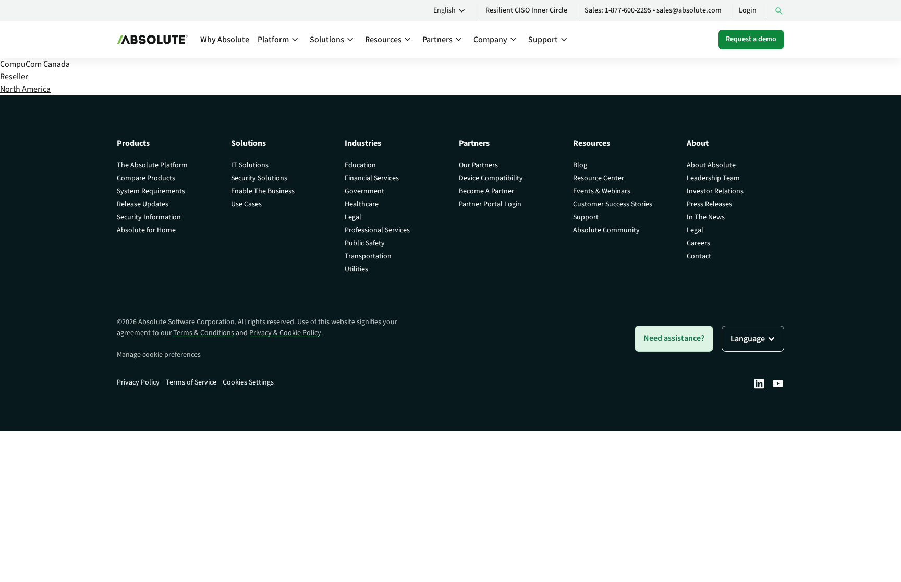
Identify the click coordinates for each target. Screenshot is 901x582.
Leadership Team (713, 178)
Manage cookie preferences (159, 355)
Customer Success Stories (612, 204)
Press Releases (709, 204)
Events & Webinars (601, 191)
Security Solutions (259, 178)
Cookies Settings (248, 382)
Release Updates (142, 204)
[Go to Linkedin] (759, 383)
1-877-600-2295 (628, 10)
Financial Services (372, 178)
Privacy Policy (138, 382)
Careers (698, 243)
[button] (450, 11)
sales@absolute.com (689, 10)
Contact (699, 256)
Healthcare (362, 204)
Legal (353, 217)
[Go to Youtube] (778, 383)
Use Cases (246, 204)
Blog (580, 165)
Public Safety (365, 243)
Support (586, 217)
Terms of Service (191, 382)
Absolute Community (606, 230)
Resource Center (598, 178)
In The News (706, 217)
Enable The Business (263, 191)
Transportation (368, 256)
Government (364, 191)
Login (748, 10)
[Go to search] (779, 10)
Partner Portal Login (490, 204)
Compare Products (146, 178)
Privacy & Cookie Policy (285, 333)
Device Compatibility (491, 178)
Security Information (149, 217)
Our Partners (478, 165)
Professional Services (377, 230)
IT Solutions (250, 165)
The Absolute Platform (152, 165)
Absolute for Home (146, 230)
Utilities (356, 269)
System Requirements (151, 191)
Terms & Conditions (203, 333)
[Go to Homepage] (152, 39)
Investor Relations (715, 191)
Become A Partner (486, 191)
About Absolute (711, 165)
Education (360, 165)
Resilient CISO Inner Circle (526, 10)
